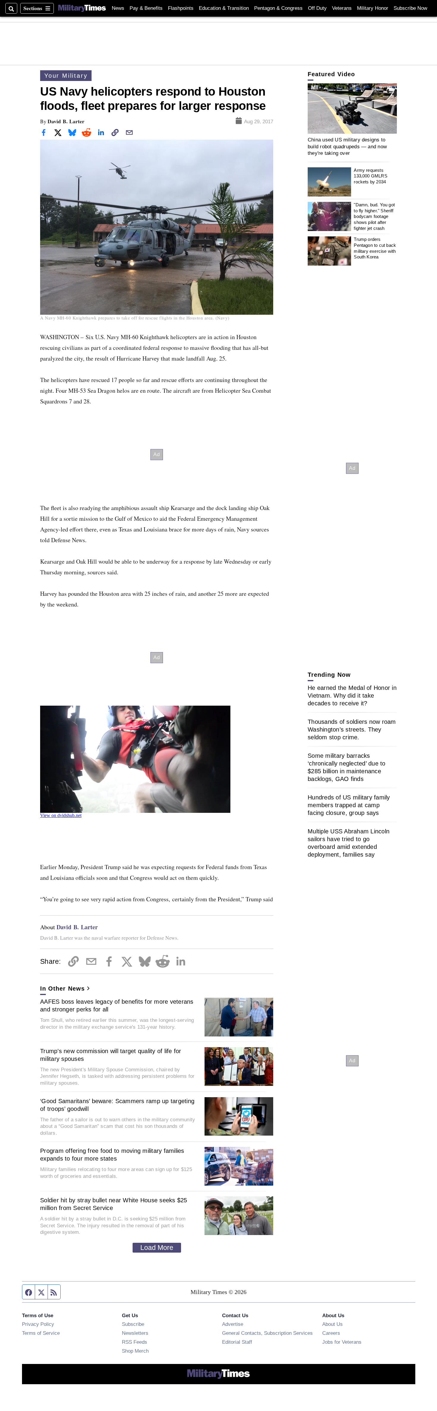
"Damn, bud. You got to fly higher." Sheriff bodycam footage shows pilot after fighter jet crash (374, 216)
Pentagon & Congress (278, 8)
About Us (332, 1324)
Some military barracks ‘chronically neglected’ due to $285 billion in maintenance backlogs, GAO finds (347, 767)
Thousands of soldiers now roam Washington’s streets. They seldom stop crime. (352, 729)
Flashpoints (181, 8)
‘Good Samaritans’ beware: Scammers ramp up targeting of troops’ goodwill (117, 1105)
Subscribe (133, 1324)
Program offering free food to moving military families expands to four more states (112, 1154)
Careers (331, 1333)
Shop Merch (135, 1351)
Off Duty (317, 8)
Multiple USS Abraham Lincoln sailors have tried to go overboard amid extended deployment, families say (348, 843)
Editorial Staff (237, 1342)
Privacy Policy (38, 1324)
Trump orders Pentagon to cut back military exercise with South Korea (375, 248)
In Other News (62, 988)
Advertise (232, 1324)
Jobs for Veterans (341, 1342)
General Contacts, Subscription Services (267, 1333)
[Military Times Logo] (82, 8)
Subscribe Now (410, 8)
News (118, 8)
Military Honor (372, 8)
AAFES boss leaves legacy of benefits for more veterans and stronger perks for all (117, 1005)
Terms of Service (41, 1333)
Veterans (342, 8)
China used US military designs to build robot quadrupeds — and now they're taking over (347, 146)
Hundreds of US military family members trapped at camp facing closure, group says (349, 805)
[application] (352, 108)
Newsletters (135, 1333)
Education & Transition (224, 8)
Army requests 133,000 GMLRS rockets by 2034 (370, 176)
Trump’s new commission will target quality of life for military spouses (110, 1055)
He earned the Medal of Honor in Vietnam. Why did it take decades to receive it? (352, 696)
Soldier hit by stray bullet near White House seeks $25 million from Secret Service (113, 1204)
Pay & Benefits (146, 8)
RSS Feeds (134, 1342)
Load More (156, 1247)
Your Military (65, 75)
